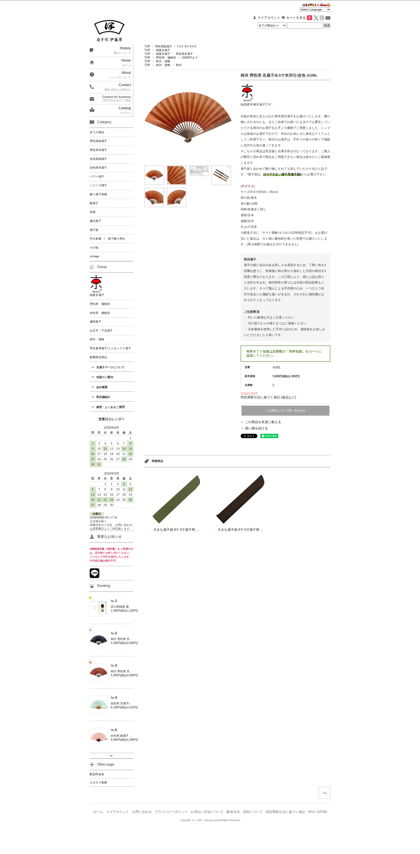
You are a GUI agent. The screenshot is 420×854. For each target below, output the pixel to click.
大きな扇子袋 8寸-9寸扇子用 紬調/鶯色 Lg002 (186, 529)
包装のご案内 (104, 377)
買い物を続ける (256, 428)
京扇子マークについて (110, 367)
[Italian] (314, 5)
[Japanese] (318, 5)
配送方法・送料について (245, 812)
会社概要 (102, 387)
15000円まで (190, 57)
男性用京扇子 (184, 53)
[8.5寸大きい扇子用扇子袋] (282, 174)
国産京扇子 (163, 50)
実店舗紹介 (103, 397)
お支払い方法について (207, 812)
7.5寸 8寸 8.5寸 (187, 46)
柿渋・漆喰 (163, 61)
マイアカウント (268, 17)
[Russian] (325, 5)
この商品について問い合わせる (285, 410)
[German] (311, 5)
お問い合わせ (142, 812)
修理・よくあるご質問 (110, 407)
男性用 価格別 (166, 57)
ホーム (98, 812)
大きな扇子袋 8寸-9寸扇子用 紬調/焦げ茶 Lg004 (252, 529)
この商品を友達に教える (263, 422)
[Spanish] (328, 5)
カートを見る (298, 17)
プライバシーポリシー (171, 812)
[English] (304, 5)
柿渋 (179, 65)
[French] (307, 5)
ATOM (322, 812)
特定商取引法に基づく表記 (285, 812)
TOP (147, 46)
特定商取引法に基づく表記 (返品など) (268, 397)
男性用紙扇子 (163, 46)
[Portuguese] (321, 5)
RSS (311, 812)
